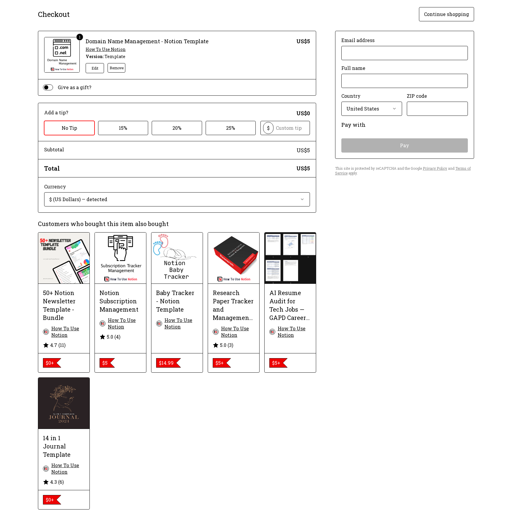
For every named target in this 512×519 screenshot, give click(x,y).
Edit (95, 68)
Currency (55, 186)
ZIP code (417, 96)
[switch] (48, 87)
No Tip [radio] (69, 128)
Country (351, 96)
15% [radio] (123, 128)
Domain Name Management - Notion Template (147, 41)
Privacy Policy (435, 168)
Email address (358, 40)
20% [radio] (176, 128)
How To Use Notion (106, 49)
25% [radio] (230, 128)
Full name (353, 68)
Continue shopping (446, 14)
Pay (404, 145)
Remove (117, 67)
